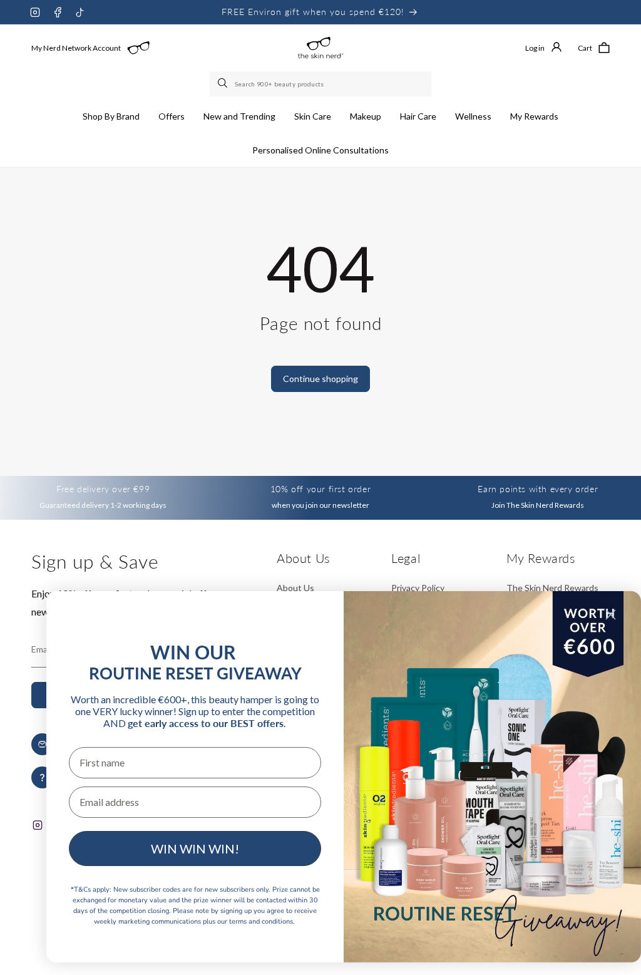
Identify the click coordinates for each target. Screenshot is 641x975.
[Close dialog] (611, 615)
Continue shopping (320, 378)
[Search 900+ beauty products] (223, 83)
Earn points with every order (538, 488)
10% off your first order (320, 488)
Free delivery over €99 (103, 488)
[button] (111, 116)
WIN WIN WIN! (195, 848)
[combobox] (320, 83)
